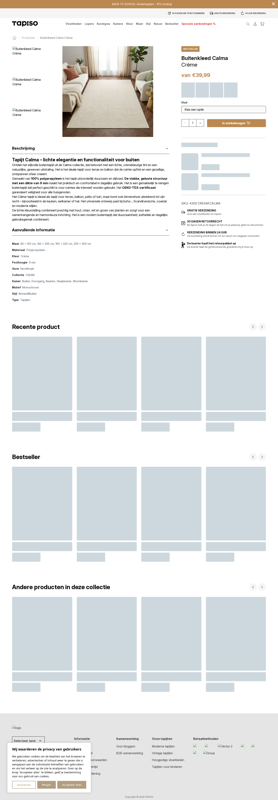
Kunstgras (103, 23)
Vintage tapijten (162, 753)
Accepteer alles (72, 785)
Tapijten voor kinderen (167, 767)
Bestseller (172, 23)
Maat (139, 23)
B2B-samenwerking (129, 753)
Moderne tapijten (163, 746)
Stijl (148, 23)
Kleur (129, 23)
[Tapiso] (25, 24)
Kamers (118, 23)
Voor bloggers (125, 746)
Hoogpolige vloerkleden (168, 760)
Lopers (89, 23)
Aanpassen (24, 785)
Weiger (46, 785)
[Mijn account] (255, 24)
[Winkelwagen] (262, 24)
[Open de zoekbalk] (248, 23)
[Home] (14, 38)
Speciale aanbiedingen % (199, 23)
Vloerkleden (74, 23)
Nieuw (158, 23)
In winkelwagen (233, 123)
